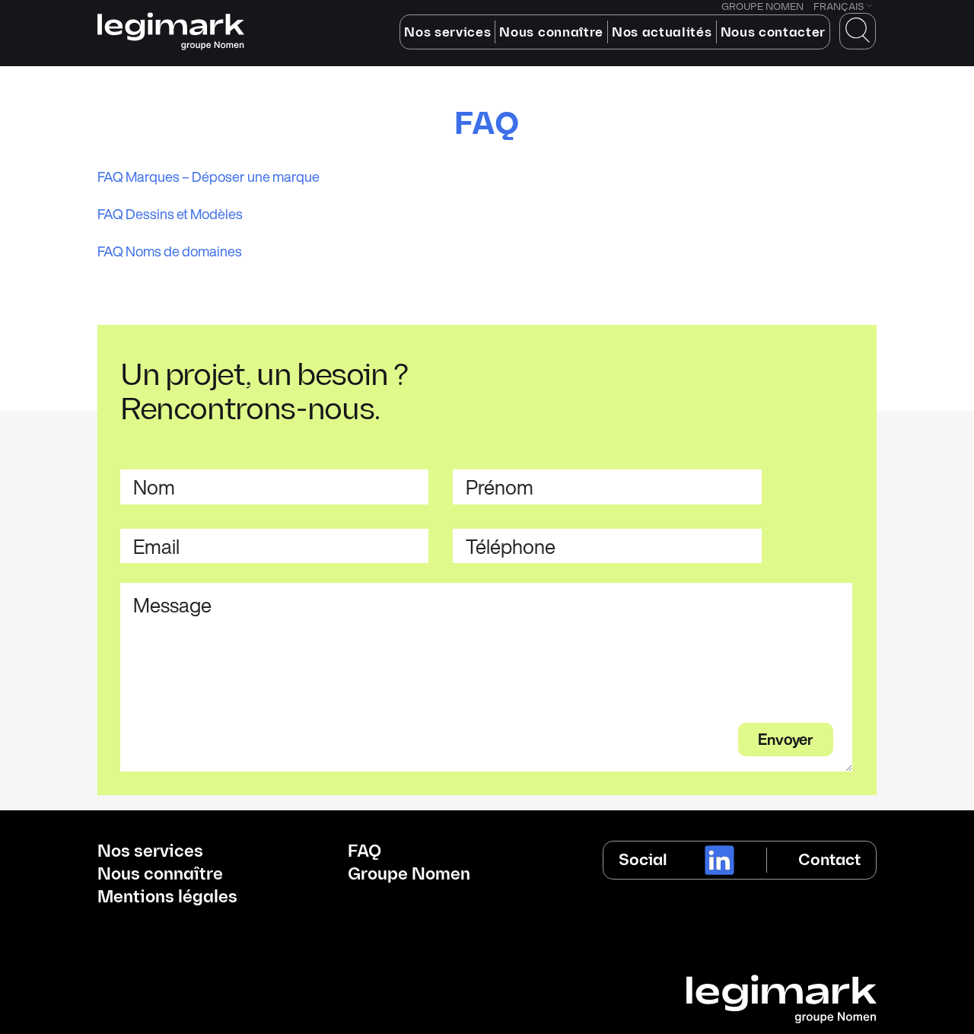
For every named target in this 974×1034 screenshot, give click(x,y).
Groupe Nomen (409, 875)
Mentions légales (167, 897)
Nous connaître (551, 32)
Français (838, 7)
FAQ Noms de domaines (169, 251)
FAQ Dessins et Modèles (170, 214)
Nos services (447, 32)
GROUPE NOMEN (762, 7)
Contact (829, 860)
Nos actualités (662, 32)
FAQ (364, 852)
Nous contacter (773, 32)
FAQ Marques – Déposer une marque (208, 177)
